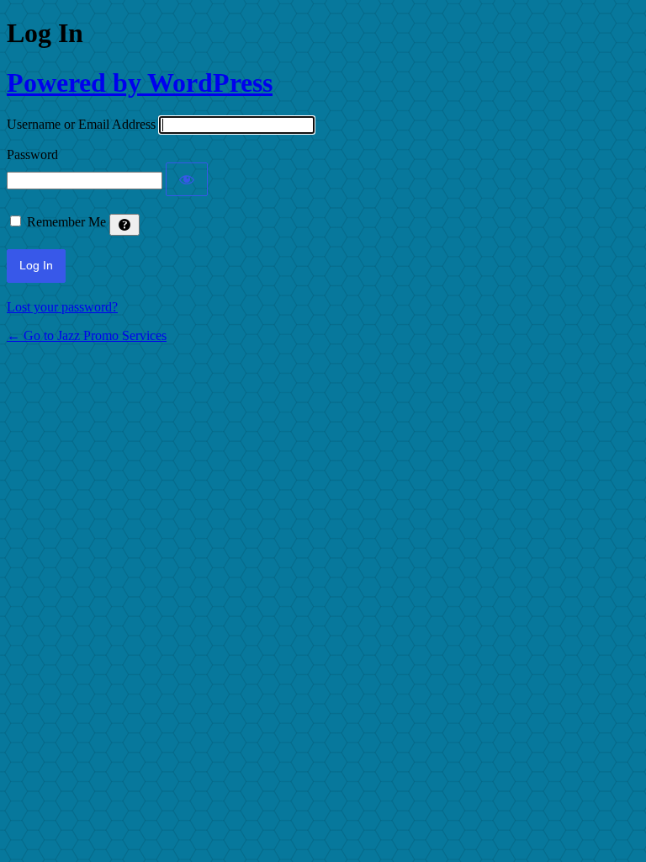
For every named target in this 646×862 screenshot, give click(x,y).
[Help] (124, 225)
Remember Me (66, 222)
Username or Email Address (81, 124)
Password (32, 154)
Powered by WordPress (140, 82)
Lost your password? (62, 307)
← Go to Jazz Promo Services (87, 335)
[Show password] (187, 179)
